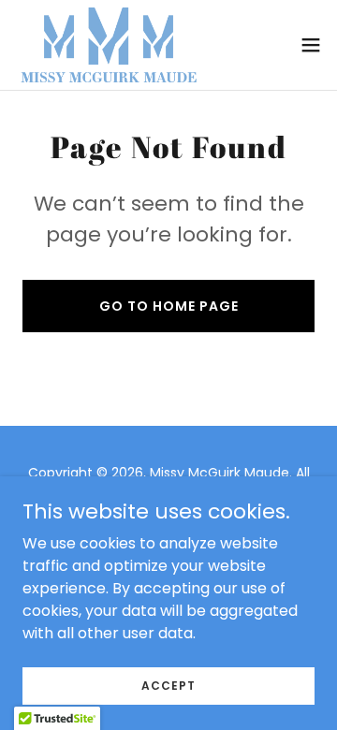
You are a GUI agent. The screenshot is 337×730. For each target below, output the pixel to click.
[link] (108, 44)
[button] (311, 45)
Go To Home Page (169, 306)
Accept (168, 685)
